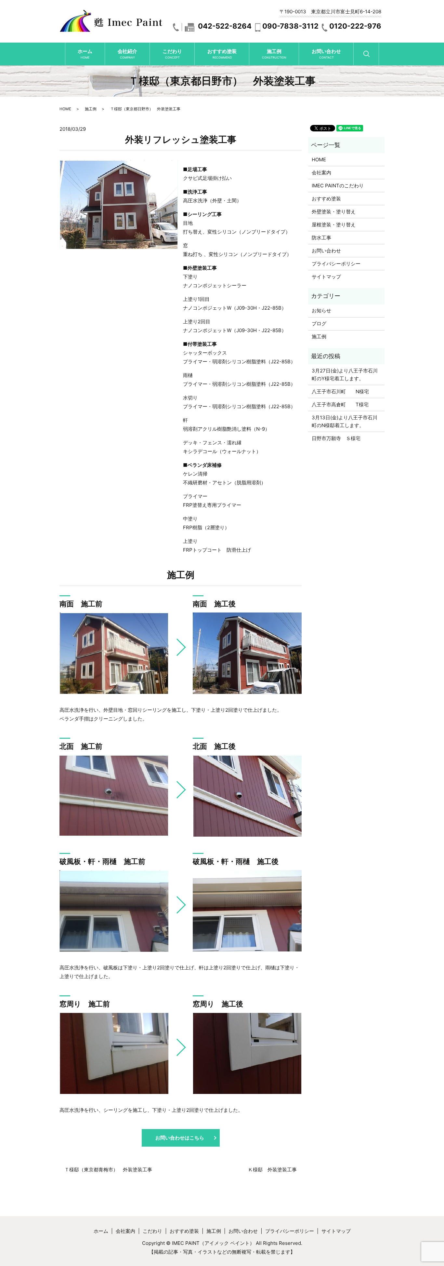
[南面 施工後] (247, 653)
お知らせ (321, 310)
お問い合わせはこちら (179, 1138)
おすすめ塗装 (222, 53)
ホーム (85, 53)
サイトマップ (326, 277)
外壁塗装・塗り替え (334, 212)
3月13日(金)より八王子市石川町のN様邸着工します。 (344, 421)
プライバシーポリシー (336, 264)
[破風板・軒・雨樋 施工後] (247, 911)
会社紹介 (127, 53)
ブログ (319, 323)
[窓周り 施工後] (247, 1053)
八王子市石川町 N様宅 (340, 391)
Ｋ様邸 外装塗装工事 (272, 1169)
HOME (65, 108)
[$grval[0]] (113, 653)
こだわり (172, 53)
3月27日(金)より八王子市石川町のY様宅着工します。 (345, 375)
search (372, 57)
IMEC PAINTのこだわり (338, 185)
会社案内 (321, 172)
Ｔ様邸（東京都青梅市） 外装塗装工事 (108, 1169)
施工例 (274, 53)
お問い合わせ (326, 53)
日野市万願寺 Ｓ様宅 (336, 438)
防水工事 (321, 238)
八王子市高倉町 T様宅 (340, 404)
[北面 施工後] (247, 795)
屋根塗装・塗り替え (334, 225)
